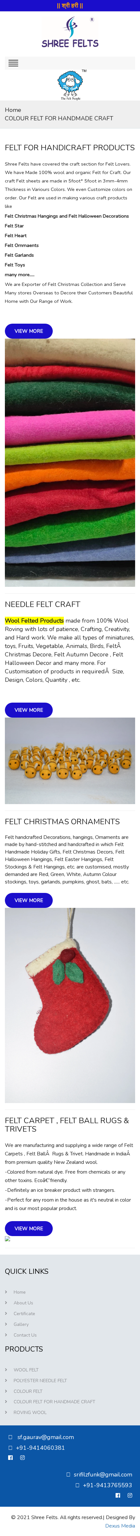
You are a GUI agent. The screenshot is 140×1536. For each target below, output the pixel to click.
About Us (23, 1303)
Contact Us (25, 1335)
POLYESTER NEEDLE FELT (40, 1381)
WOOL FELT (26, 1370)
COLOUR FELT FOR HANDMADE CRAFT (59, 118)
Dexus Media (120, 1525)
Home (13, 110)
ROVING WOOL (30, 1412)
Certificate (24, 1314)
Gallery (21, 1324)
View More (29, 331)
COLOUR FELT (28, 1391)
